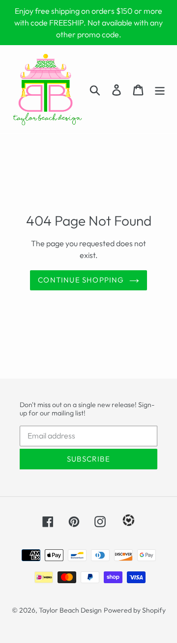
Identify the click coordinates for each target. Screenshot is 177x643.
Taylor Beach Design (70, 610)
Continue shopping (81, 279)
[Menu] (160, 89)
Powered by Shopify (135, 610)
